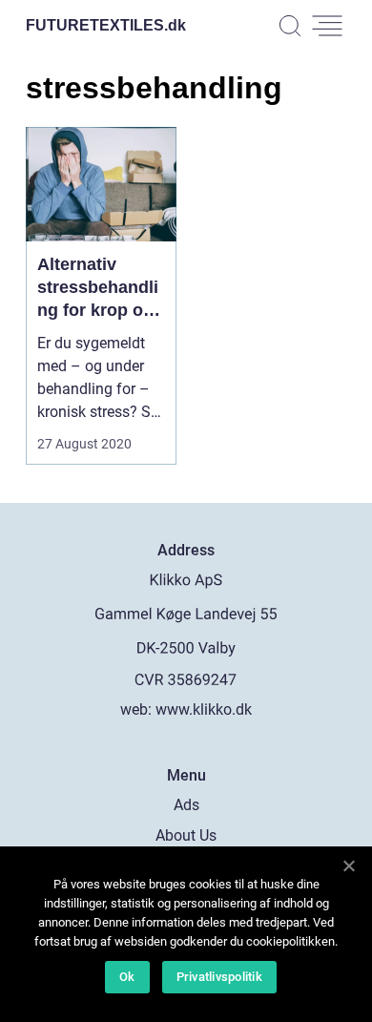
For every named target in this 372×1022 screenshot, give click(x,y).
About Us (186, 835)
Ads (186, 805)
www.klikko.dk (203, 709)
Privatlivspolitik (219, 977)
